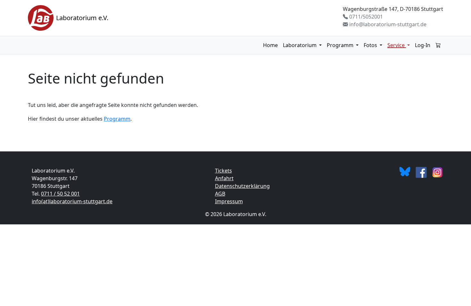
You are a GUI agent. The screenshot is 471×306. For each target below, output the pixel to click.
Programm (341, 45)
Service (396, 45)
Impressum (229, 201)
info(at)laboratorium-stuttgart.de (72, 201)
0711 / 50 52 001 (60, 193)
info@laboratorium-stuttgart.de (387, 24)
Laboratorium (300, 45)
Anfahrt (224, 178)
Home (270, 45)
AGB (220, 193)
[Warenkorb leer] (438, 45)
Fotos (371, 45)
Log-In (422, 45)
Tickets (223, 170)
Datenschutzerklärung (242, 185)
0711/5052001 (365, 16)
